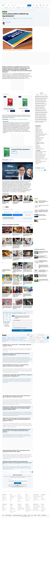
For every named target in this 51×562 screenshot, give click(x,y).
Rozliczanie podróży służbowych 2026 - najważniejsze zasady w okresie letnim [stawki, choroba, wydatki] (40, 115)
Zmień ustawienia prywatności (17, 515)
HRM (19, 338)
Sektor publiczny (18, 7)
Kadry (10, 7)
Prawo (23, 7)
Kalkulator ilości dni (28, 506)
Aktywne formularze (40, 142)
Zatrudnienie (13, 337)
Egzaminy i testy (12, 508)
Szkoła (11, 506)
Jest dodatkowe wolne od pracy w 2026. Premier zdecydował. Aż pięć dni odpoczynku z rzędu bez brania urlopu (40, 106)
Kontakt (35, 515)
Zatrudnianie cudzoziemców (39, 249)
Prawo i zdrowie (20, 501)
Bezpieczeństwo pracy (15, 340)
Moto (32, 7)
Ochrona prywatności (8, 515)
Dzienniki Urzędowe (20, 507)
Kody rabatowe (43, 507)
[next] (32, 471)
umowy (10, 191)
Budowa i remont (43, 498)
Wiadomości (4, 337)
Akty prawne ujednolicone (21, 509)
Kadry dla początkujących (23, 340)
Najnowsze (41, 94)
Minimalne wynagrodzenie (36, 506)
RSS (32, 515)
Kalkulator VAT (27, 507)
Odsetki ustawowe (35, 509)
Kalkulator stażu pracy (28, 509)
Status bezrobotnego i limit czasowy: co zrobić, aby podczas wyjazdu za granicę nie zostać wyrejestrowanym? (41, 101)
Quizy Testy (37, 163)
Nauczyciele (11, 507)
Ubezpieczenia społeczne (11, 338)
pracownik (11, 209)
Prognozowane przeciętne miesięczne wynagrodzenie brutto (40, 162)
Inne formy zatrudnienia (5, 340)
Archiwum (42, 506)
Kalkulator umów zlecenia (39, 131)
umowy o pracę (27, 78)
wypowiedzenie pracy (6, 209)
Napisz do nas (18, 212)
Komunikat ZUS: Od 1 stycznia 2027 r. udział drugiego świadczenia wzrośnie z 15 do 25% (41, 96)
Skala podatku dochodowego (37, 510)
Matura (11, 510)
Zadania (3, 507)
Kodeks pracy (9, 73)
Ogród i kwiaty (43, 499)
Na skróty (42, 504)
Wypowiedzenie (4, 338)
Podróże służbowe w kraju (36, 505)
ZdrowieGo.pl (42, 505)
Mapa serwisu (44, 515)
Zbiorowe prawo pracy (14, 339)
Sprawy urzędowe (20, 498)
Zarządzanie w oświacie (13, 509)
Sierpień (43, 167)
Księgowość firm (4, 494)
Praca (18, 499)
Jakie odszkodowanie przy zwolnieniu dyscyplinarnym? (18, 119)
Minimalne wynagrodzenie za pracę (40, 155)
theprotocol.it (42, 510)
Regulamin (25, 515)
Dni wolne (36, 198)
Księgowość (6, 7)
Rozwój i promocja (4, 508)
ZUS (10, 340)
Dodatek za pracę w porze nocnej (40, 156)
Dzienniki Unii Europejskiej (21, 508)
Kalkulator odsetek (28, 508)
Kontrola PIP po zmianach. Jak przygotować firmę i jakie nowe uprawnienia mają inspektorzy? (41, 99)
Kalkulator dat (27, 505)
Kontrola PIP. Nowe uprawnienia (20, 149)
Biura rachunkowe (35, 494)
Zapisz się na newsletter (29, 212)
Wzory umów (42, 508)
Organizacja (3, 505)
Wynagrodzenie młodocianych (39, 157)
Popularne (37, 94)
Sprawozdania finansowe (36, 499)
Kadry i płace (3, 509)
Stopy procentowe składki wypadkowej (40, 151)
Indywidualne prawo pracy (6, 339)
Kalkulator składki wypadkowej (39, 137)
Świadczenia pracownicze (23, 337)
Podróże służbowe (35, 508)
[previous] (21, 471)
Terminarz (38, 167)
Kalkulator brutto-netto (38, 130)
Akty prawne (19, 504)
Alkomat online (37, 141)
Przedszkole (11, 505)
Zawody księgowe (4, 499)
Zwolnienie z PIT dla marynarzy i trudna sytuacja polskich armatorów (40, 121)
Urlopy (17, 337)
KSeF (46, 7)
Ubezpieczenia (20, 339)
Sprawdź (14, 152)
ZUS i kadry (3, 498)
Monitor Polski (19, 506)
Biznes (14, 7)
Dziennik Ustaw (20, 505)
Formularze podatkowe (44, 509)
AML (33, 500)
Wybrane (45, 94)
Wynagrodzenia (37, 146)
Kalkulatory (38, 125)
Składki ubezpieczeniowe (36, 507)
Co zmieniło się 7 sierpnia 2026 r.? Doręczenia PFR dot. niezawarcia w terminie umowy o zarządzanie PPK (41, 103)
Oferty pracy (4, 341)
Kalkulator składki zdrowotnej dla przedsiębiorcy (40, 136)
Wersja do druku (7, 212)
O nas (3, 515)
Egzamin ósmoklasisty (13, 511)
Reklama (39, 515)
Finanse (3, 506)
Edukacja (42, 7)
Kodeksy (19, 510)
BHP (17, 338)
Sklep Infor (19, 500)
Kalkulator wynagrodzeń (38, 129)
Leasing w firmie (28, 499)
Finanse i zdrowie (28, 500)
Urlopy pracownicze (38, 147)
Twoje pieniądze (28, 7)
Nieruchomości (37, 7)
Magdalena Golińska (8, 22)
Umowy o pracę (37, 145)
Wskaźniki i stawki (35, 504)
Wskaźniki (38, 150)
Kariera (29, 515)
